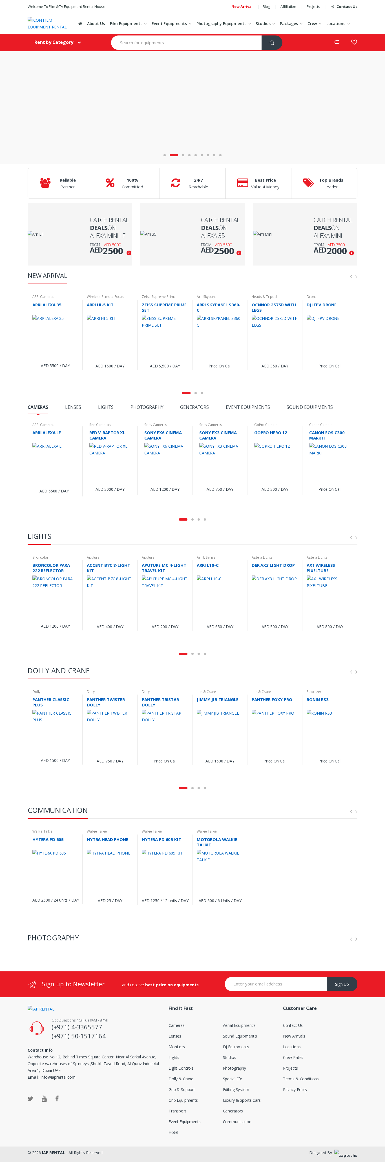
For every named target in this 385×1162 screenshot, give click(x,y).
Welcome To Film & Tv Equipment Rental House (66, 6)
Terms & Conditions (301, 1078)
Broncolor (40, 557)
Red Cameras (99, 424)
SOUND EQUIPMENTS (310, 407)
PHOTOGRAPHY (146, 407)
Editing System (236, 1089)
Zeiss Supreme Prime (159, 296)
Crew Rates (293, 1057)
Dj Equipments (236, 1046)
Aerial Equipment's (239, 1025)
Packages (289, 23)
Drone (312, 296)
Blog (266, 6)
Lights (174, 1057)
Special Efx (232, 1078)
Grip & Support (182, 1089)
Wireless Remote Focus (105, 296)
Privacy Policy (295, 1089)
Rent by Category (53, 42)
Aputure (93, 557)
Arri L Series (206, 557)
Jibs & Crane (206, 691)
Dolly (36, 691)
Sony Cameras (155, 424)
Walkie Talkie (42, 831)
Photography (234, 1068)
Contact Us (347, 6)
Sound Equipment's (240, 1036)
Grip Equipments (183, 1100)
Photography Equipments (221, 23)
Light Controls (181, 1068)
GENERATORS (194, 407)
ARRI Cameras (43, 296)
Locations (335, 23)
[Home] (80, 23)
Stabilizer (314, 691)
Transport (177, 1111)
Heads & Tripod (264, 296)
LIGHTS (106, 407)
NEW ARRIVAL (47, 275)
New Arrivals (294, 1036)
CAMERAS (38, 407)
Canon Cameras (322, 424)
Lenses (175, 1036)
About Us (96, 23)
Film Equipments (126, 23)
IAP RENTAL (53, 1152)
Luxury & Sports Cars (242, 1100)
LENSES (73, 407)
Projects (313, 6)
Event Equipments (169, 23)
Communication (237, 1121)
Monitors (177, 1046)
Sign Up (342, 984)
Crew (312, 23)
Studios (263, 23)
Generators (233, 1111)
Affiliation (288, 6)
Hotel (173, 1132)
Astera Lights (262, 557)
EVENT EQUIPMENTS (248, 407)
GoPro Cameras (267, 424)
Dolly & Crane (181, 1078)
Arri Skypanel (207, 296)
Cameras (177, 1025)
